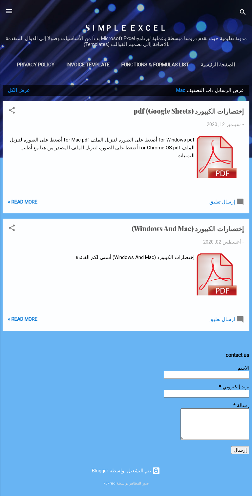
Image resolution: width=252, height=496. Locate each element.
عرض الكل (19, 90)
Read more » (22, 202)
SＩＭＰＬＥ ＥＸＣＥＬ (126, 27)
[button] (12, 111)
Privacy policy (35, 65)
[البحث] (243, 13)
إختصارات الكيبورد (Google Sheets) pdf (189, 110)
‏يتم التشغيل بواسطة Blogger (122, 471)
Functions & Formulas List (155, 65)
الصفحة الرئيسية (218, 65)
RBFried (109, 483)
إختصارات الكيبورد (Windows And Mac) (188, 228)
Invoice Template (88, 65)
